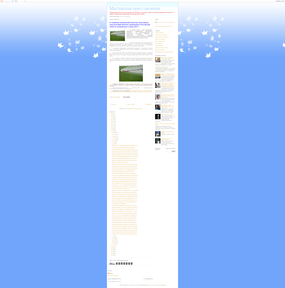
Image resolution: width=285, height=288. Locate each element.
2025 (112, 115)
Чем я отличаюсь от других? (167, 114)
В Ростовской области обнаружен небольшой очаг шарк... (125, 226)
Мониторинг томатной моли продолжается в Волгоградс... (125, 164)
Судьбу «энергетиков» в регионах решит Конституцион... (124, 179)
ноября (114, 134)
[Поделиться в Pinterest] (129, 97)
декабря (114, 132)
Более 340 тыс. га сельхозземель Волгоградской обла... (124, 184)
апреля (114, 238)
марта (113, 240)
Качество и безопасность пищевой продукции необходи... (125, 213)
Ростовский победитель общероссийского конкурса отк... (125, 200)
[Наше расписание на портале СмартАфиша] (164, 22)
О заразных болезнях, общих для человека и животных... (125, 149)
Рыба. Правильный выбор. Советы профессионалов (123, 169)
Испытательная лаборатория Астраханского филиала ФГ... (125, 175)
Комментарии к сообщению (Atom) (135, 108)
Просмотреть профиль (113, 275)
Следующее (113, 104)
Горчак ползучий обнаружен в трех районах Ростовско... (124, 205)
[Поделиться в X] (126, 97)
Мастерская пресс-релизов (134, 8)
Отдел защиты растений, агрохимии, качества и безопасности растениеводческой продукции (131, 85)
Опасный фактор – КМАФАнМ (118, 203)
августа (114, 140)
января (114, 243)
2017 (112, 130)
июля (113, 141)
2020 (112, 125)
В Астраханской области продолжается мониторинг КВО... (125, 230)
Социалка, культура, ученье (161, 47)
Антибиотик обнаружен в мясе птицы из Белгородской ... (124, 173)
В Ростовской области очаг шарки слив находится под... (124, 192)
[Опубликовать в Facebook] (128, 97)
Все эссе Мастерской (160, 41)
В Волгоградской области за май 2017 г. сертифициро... (124, 222)
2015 (112, 248)
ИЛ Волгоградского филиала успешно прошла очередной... (125, 153)
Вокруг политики (159, 45)
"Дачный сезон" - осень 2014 (132, 83)
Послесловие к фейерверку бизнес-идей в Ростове (167, 58)
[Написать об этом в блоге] (125, 97)
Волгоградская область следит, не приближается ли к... (124, 220)
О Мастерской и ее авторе (161, 34)
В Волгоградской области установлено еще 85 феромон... (125, 194)
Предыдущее (148, 104)
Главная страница (131, 104)
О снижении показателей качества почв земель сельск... (125, 177)
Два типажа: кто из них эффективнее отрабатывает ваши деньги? (167, 106)
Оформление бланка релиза (161, 66)
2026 (112, 113)
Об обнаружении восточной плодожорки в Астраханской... (125, 151)
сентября (114, 138)
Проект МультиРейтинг (160, 39)
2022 (112, 121)
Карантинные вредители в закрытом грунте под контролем (125, 154)
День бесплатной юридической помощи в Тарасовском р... (125, 145)
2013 (112, 251)
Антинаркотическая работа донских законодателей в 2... (124, 218)
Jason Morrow (153, 285)
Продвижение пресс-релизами (162, 37)
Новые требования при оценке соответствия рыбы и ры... (125, 183)
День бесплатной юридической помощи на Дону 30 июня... (125, 168)
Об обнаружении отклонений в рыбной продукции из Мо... (125, 166)
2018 (112, 129)
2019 (112, 127)
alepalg (111, 273)
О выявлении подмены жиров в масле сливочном (123, 171)
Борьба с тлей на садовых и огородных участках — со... (124, 209)
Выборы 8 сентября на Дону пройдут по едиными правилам (168, 74)
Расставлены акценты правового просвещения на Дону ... (125, 158)
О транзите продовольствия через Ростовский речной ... (124, 232)
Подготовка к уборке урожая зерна (119, 162)
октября (114, 136)
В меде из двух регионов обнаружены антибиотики (123, 147)
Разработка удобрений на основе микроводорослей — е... (125, 198)
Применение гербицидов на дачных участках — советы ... (125, 211)
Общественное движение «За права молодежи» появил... (125, 160)
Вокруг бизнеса (158, 43)
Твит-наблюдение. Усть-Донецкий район (164, 51)
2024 (112, 117)
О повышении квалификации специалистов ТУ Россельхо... (125, 156)
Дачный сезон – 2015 (146, 83)
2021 (112, 123)
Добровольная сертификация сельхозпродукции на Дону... (125, 196)
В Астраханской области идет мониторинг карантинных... (125, 216)
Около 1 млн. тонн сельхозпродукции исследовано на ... (124, 215)
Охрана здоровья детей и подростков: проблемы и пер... (124, 224)
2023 (112, 119)
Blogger (164, 285)
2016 (112, 246)
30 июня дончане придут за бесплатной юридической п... (125, 201)
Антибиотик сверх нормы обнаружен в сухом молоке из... (125, 186)
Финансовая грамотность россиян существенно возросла (125, 207)
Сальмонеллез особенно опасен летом (120, 188)
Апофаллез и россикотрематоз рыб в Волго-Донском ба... (125, 233)
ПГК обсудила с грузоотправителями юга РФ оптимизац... (125, 181)
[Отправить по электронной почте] (123, 97)
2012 (112, 253)
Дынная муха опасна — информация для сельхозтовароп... (125, 190)
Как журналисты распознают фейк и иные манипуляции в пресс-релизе (167, 96)
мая (113, 236)
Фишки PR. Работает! (160, 49)
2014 (112, 249)
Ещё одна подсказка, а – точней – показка (166, 139)
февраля (114, 241)
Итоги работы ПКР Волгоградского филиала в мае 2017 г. (125, 228)
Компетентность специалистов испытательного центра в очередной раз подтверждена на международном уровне (168, 85)
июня (113, 143)
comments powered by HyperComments (163, 26)
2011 (112, 255)
